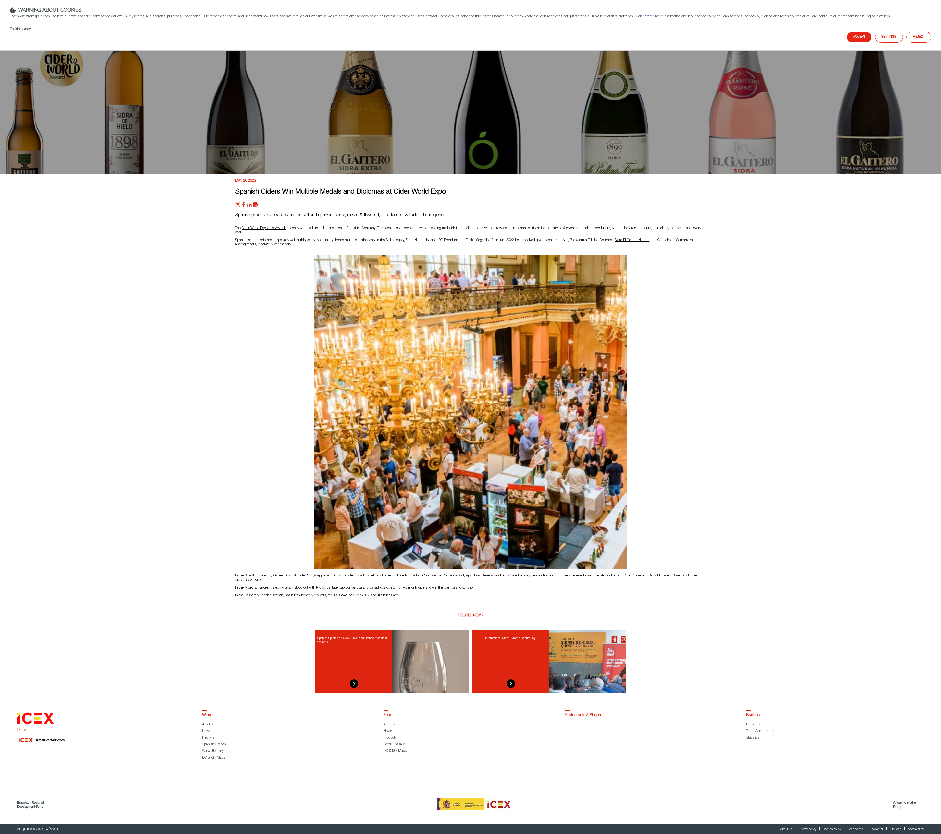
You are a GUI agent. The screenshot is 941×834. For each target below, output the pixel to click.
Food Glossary (394, 744)
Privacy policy (807, 829)
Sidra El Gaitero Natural (632, 240)
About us (786, 829)
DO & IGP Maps (213, 758)
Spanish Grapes (214, 744)
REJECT (919, 37)
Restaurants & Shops (583, 715)
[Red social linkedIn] (249, 206)
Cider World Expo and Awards (264, 228)
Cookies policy (20, 29)
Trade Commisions (760, 731)
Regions (208, 738)
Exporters (753, 724)
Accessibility (916, 829)
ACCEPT (859, 37)
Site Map (896, 829)
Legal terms (856, 829)
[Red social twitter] (237, 206)
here (646, 16)
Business (753, 715)
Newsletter (876, 829)
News (206, 731)
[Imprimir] (255, 206)
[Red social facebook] (243, 206)
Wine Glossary (212, 751)
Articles (207, 724)
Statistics (752, 738)
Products (390, 738)
